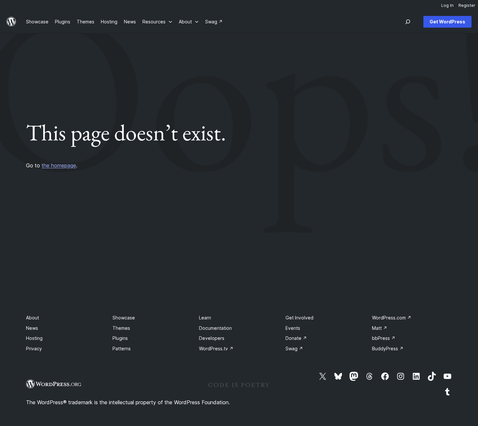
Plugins (120, 338)
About (32, 317)
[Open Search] (408, 21)
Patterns (122, 348)
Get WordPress (447, 21)
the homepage (59, 165)
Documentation (215, 328)
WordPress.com (391, 317)
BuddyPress (388, 348)
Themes (121, 328)
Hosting (34, 338)
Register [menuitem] (466, 5)
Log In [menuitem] (447, 5)
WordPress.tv (216, 348)
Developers (211, 338)
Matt (379, 328)
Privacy (34, 348)
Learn (205, 317)
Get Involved (299, 317)
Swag (294, 348)
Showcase (124, 317)
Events (292, 328)
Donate (296, 338)
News (32, 328)
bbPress (383, 338)
